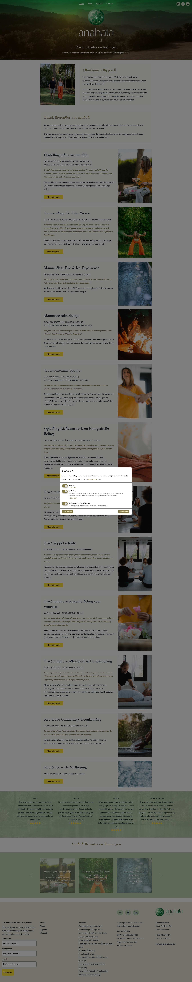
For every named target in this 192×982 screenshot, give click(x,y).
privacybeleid (92, 479)
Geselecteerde (67, 512)
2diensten (73, 498)
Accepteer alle (124, 512)
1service (72, 487)
